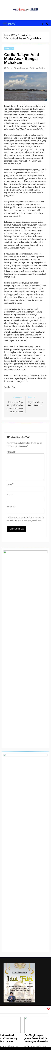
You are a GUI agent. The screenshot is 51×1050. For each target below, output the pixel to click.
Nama (10, 484)
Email (10, 495)
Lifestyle (9, 48)
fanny (9, 68)
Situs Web (11, 506)
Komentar (11, 452)
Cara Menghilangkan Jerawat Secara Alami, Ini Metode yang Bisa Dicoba (36, 1038)
